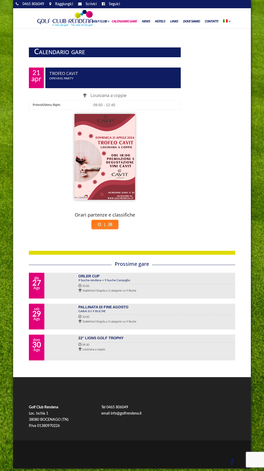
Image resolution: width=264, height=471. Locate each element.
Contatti (211, 21)
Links (174, 21)
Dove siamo (191, 21)
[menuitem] (226, 22)
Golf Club (99, 21)
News (146, 21)
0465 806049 (117, 407)
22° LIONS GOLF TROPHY (100, 338)
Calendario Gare (124, 21)
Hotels (160, 21)
